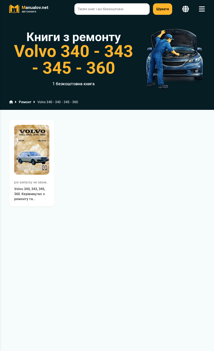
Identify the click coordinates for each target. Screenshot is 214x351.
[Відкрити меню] (202, 9)
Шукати (162, 9)
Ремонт (25, 102)
